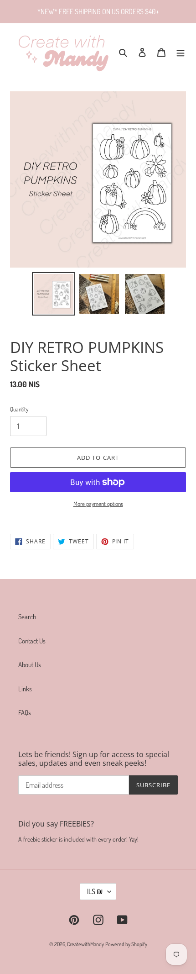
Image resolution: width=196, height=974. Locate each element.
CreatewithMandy (85, 944)
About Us (29, 664)
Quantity (19, 409)
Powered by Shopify (126, 944)
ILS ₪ (95, 891)
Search (27, 616)
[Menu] (180, 52)
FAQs (24, 712)
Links (25, 688)
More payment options (98, 503)
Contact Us (32, 641)
